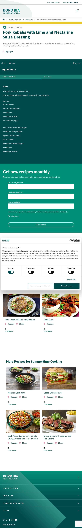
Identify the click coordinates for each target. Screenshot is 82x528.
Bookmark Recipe (15, 27)
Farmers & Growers (14, 503)
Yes (12, 216)
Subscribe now (41, 225)
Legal (6, 511)
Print (5, 63)
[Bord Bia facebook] (9, 520)
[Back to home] (4, 19)
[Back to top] (78, 477)
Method (48, 77)
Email (13, 63)
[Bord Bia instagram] (3, 520)
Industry (8, 496)
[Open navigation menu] (77, 11)
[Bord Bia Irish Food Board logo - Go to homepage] (10, 479)
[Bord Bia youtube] (16, 520)
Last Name (12, 192)
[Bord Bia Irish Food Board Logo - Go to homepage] (11, 13)
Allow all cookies (67, 286)
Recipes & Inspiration (15, 19)
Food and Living (70, 2)
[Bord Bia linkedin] (12, 520)
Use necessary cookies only (40, 286)
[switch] (31, 272)
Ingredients (9, 77)
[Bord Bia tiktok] (6, 520)
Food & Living (11, 488)
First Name (12, 183)
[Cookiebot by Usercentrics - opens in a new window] (71, 240)
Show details (71, 279)
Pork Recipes (28, 19)
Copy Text (77, 63)
